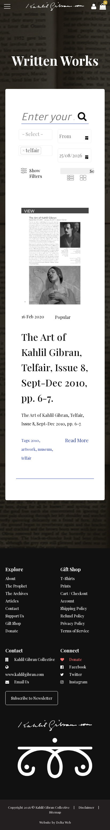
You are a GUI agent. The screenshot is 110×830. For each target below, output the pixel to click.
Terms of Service (74, 630)
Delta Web (63, 822)
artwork (28, 449)
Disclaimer (86, 807)
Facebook (77, 667)
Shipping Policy (73, 608)
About (10, 578)
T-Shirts (67, 578)
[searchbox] (35, 134)
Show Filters (35, 173)
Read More (77, 440)
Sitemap (55, 812)
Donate (11, 630)
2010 (35, 440)
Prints (65, 586)
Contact (12, 608)
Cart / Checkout (74, 593)
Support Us (14, 615)
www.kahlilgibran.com (24, 674)
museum (45, 449)
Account (67, 601)
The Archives (16, 593)
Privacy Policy (72, 623)
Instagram (77, 681)
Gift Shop (13, 623)
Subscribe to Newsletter (31, 698)
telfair (26, 458)
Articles (12, 601)
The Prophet (16, 586)
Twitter (75, 674)
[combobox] (35, 134)
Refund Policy (72, 615)
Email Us (21, 681)
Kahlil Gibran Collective (53, 807)
